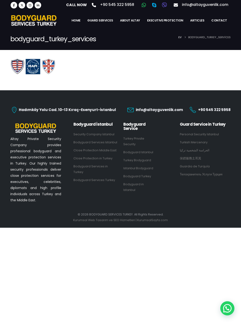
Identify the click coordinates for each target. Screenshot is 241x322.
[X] (22, 5)
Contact (219, 20)
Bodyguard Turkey (137, 176)
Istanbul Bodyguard (138, 168)
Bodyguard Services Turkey (94, 180)
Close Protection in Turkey (92, 158)
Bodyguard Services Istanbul (95, 142)
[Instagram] (30, 5)
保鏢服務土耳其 (190, 158)
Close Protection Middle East (94, 150)
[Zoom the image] (36, 125)
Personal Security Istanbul (199, 134)
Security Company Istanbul (93, 134)
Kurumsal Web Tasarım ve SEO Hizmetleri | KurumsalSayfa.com (120, 220)
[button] (227, 308)
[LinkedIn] (38, 5)
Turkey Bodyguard (137, 160)
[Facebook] (14, 5)
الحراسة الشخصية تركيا (194, 150)
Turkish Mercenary (194, 142)
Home (76, 20)
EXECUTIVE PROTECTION (165, 20)
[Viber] (164, 5)
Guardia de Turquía (195, 166)
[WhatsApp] (144, 5)
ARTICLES (197, 20)
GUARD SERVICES (100, 20)
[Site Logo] (33, 20)
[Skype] (154, 5)
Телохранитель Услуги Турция (201, 174)
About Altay (130, 20)
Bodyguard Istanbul (138, 152)
